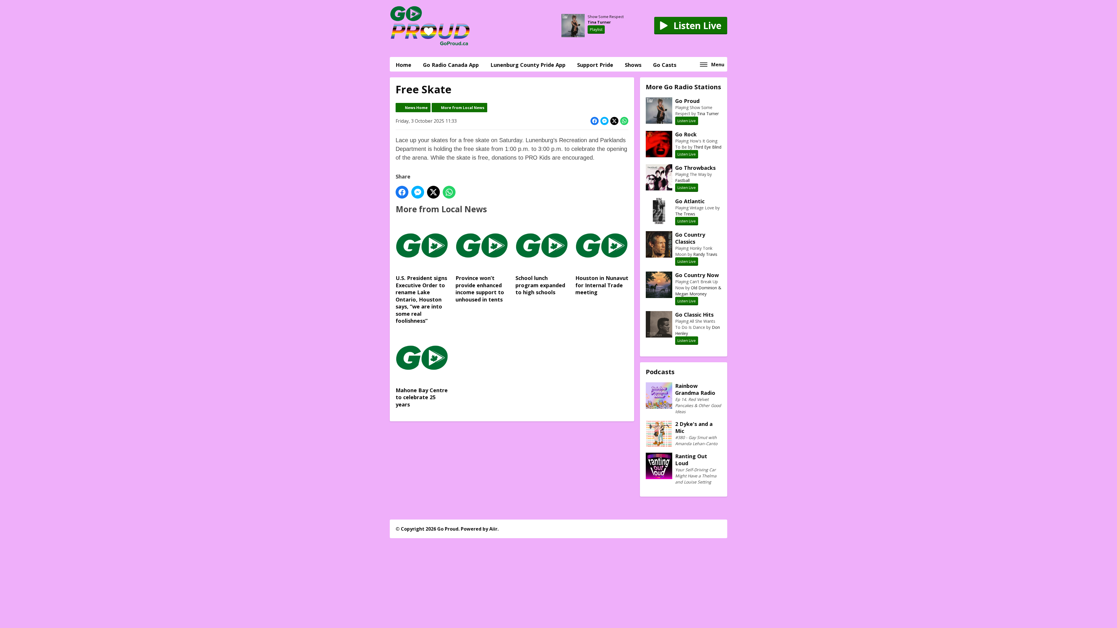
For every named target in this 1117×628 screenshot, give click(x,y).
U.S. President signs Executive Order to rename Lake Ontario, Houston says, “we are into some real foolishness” (421, 299)
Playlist (596, 29)
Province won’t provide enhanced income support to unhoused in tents (480, 288)
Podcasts (660, 371)
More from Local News (462, 107)
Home (403, 64)
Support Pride (595, 64)
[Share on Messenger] (604, 121)
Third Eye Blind (707, 147)
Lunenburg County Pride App (527, 64)
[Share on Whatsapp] (624, 121)
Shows (633, 64)
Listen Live (686, 120)
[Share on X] (614, 121)
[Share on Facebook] (594, 121)
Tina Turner (599, 22)
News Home (416, 107)
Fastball (682, 180)
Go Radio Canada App (451, 64)
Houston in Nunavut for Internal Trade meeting (601, 285)
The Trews (685, 214)
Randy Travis (705, 254)
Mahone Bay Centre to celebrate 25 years (422, 397)
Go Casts (664, 64)
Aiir (493, 529)
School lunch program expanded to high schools (540, 285)
